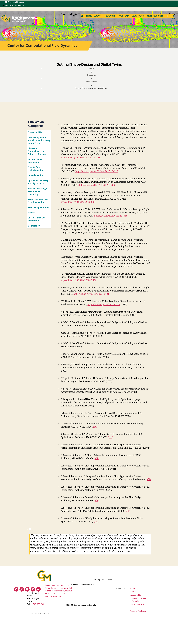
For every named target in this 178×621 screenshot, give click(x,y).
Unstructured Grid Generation (37, 219)
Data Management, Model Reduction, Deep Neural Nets (39, 140)
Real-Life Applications (38, 207)
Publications (91, 82)
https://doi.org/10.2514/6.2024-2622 (78, 280)
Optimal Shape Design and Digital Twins (38, 182)
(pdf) (95, 426)
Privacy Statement (138, 604)
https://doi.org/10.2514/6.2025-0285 (78, 202)
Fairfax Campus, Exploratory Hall (58, 588)
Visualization (34, 225)
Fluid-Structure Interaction (35, 161)
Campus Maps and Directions (56, 585)
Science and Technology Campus (58, 591)
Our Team (124, 16)
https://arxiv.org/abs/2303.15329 (104, 304)
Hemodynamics (35, 175)
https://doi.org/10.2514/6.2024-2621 (91, 294)
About (97, 16)
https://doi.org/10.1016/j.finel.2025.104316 (96, 171)
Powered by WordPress (39, 614)
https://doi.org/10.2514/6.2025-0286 (97, 185)
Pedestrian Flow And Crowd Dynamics (38, 201)
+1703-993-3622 (38, 604)
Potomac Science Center (54, 593)
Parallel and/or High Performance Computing (37, 191)
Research (110, 16)
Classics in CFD (35, 132)
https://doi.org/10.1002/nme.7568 (110, 215)
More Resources (155, 16)
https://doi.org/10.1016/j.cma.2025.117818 (82, 157)
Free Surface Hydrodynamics (35, 168)
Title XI (133, 592)
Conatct (133, 588)
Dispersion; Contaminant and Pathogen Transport (37, 151)
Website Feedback (138, 611)
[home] (82, 16)
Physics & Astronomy (15, 5)
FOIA (132, 608)
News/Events (137, 16)
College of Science (16, 2)
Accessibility (135, 595)
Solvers (31, 212)
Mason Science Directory (55, 596)
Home (89, 16)
